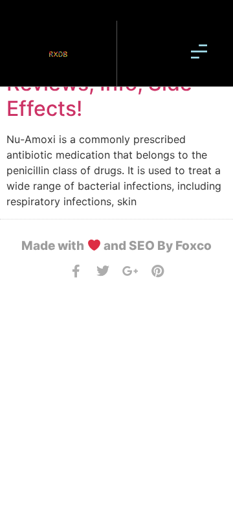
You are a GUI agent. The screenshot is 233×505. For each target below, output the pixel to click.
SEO (142, 245)
